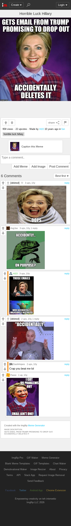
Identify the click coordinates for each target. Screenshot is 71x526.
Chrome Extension (56, 490)
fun (63, 129)
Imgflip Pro (17, 457)
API (19, 475)
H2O (41, 129)
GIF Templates (41, 463)
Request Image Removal (52, 475)
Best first (60, 175)
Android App (36, 490)
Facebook (10, 490)
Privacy (63, 469)
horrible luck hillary (13, 134)
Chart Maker (59, 463)
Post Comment (58, 166)
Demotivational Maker (15, 469)
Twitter (22, 490)
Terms (9, 475)
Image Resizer (38, 469)
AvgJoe (14, 228)
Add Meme (21, 166)
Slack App (29, 475)
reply (66, 183)
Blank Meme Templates (17, 463)
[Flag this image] (65, 122)
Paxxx (13, 375)
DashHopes (19, 364)
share (51, 122)
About (52, 469)
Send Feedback (35, 481)
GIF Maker (32, 457)
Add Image (38, 166)
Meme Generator (36, 425)
